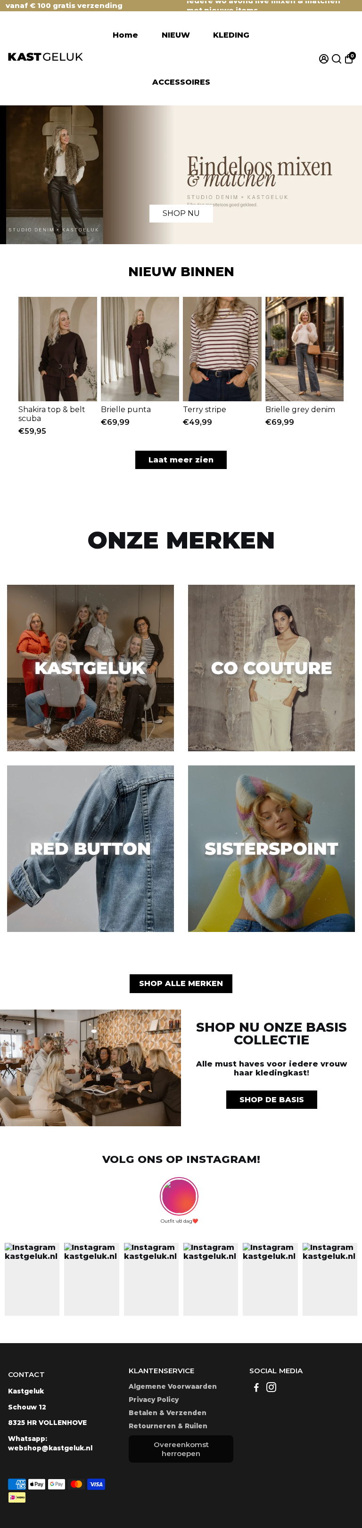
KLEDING (231, 35)
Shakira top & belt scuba (51, 414)
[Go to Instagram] (271, 1388)
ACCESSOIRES (181, 82)
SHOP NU (181, 213)
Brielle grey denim (300, 409)
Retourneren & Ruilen (168, 1426)
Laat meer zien (181, 459)
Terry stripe (204, 409)
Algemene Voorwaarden (173, 1386)
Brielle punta (126, 409)
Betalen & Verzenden (167, 1413)
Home (125, 35)
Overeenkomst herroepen (181, 1449)
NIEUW (176, 35)
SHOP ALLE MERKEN (181, 983)
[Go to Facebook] (256, 1388)
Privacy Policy (154, 1399)
